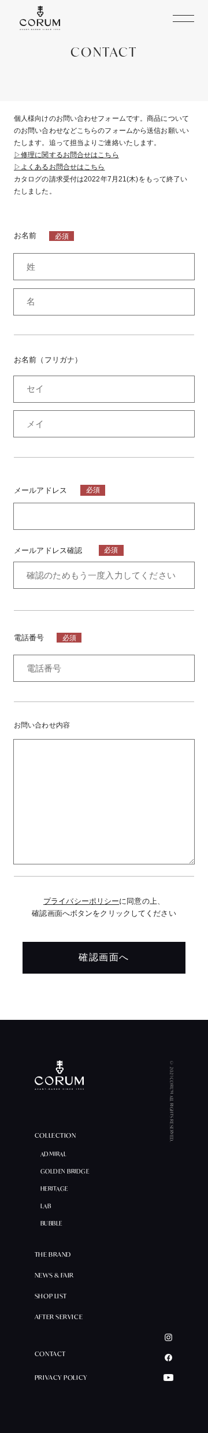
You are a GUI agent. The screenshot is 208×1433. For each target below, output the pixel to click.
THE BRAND (53, 1255)
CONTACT (50, 1354)
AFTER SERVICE (59, 1317)
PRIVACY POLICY (61, 1378)
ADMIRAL (53, 1154)
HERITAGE (54, 1189)
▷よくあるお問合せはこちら (59, 167)
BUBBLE (51, 1224)
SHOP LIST (51, 1296)
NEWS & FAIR (54, 1275)
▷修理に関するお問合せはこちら (66, 155)
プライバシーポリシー (81, 901)
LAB (45, 1206)
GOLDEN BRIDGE (65, 1172)
